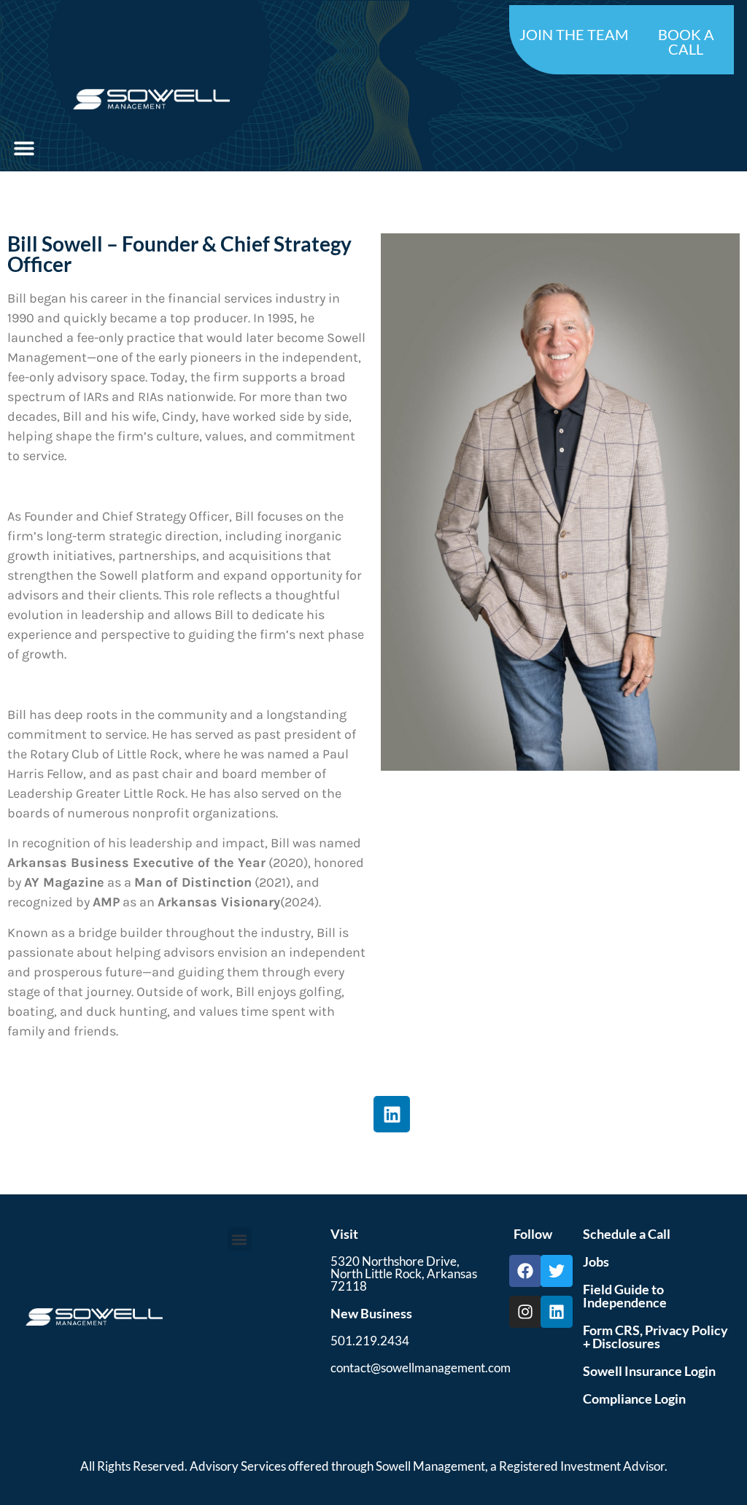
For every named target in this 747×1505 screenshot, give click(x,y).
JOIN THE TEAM (573, 34)
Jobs (596, 1261)
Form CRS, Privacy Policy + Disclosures (655, 1336)
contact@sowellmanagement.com (420, 1367)
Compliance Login (634, 1399)
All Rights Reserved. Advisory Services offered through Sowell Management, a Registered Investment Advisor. (373, 1466)
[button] (23, 147)
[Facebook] (525, 1271)
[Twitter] (557, 1271)
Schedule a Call (626, 1234)
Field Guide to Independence (625, 1295)
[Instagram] (525, 1312)
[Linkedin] (392, 1114)
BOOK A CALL (686, 42)
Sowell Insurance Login (649, 1371)
